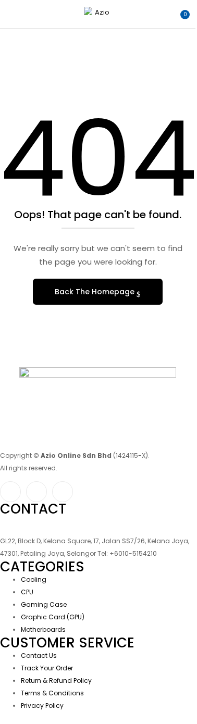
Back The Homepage (96, 291)
